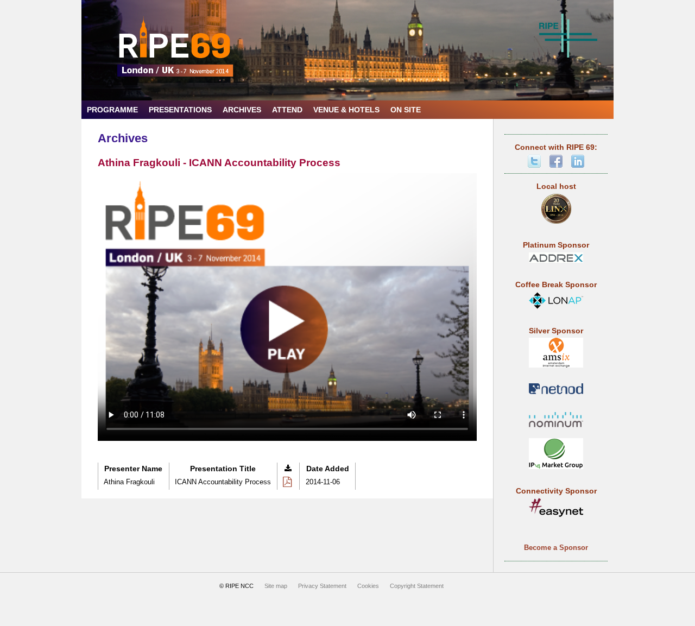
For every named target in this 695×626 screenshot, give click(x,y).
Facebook (556, 161)
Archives (242, 110)
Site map (275, 586)
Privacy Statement (322, 586)
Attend (287, 110)
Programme (112, 110)
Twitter (534, 161)
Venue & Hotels (346, 110)
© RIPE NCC (236, 586)
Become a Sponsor (556, 547)
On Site (405, 110)
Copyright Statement (417, 586)
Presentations (180, 110)
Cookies (368, 586)
